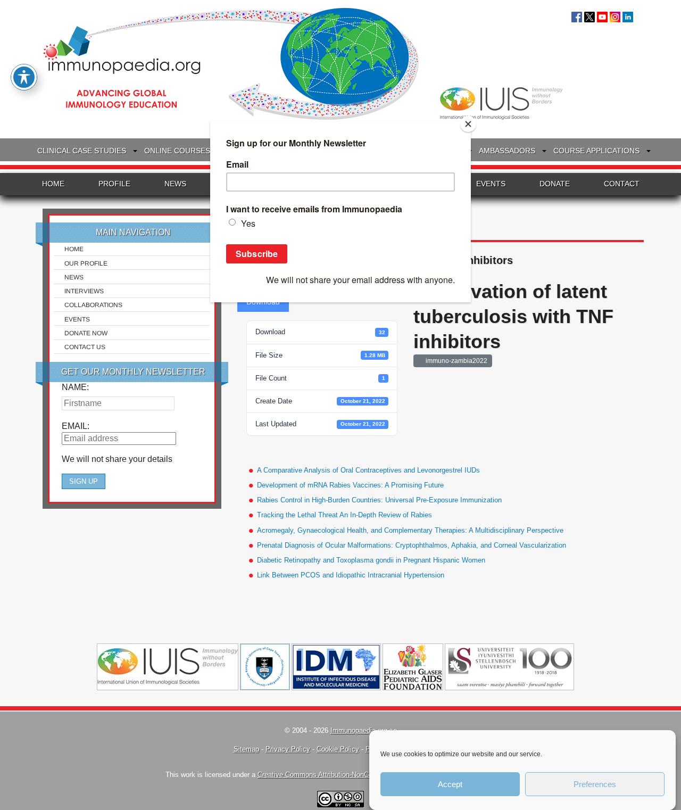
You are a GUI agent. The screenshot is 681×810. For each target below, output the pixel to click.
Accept (450, 784)
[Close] (468, 124)
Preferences (595, 784)
